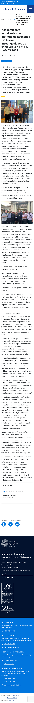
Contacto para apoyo (10, 660)
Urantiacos (16, 695)
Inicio (2, 19)
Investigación (6, 61)
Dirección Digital (11, 698)
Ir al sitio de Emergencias (11, 647)
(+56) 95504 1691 (9, 678)
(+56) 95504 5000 (9, 644)
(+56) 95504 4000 (9, 631)
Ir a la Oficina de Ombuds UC (12, 685)
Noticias (10, 19)
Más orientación (9, 664)
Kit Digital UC (12, 700)
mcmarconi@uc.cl (9, 497)
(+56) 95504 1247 (9, 681)
